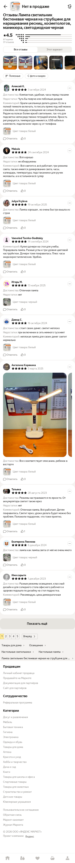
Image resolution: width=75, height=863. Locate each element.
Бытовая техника (13, 727)
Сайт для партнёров (15, 688)
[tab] (10, 63)
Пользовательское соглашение (21, 809)
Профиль (67, 858)
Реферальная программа (17, 702)
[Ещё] (69, 88)
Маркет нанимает (13, 819)
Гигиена (7, 732)
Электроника (10, 737)
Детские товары (12, 796)
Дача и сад (9, 767)
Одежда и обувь (12, 742)
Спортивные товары (15, 781)
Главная (7, 858)
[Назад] (5, 6)
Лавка (22, 858)
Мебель (7, 722)
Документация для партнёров (20, 683)
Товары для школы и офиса (19, 776)
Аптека (7, 752)
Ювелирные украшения (17, 801)
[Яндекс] (29, 836)
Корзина (52, 858)
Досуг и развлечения (15, 717)
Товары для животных (16, 786)
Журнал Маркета (13, 824)
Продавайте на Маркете (17, 678)
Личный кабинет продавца (18, 673)
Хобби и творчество (15, 762)
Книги (6, 771)
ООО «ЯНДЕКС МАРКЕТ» (27, 831)
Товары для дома (13, 747)
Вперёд (27, 636)
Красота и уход (12, 757)
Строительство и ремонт (17, 791)
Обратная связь (12, 814)
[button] (10, 63)
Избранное (37, 858)
